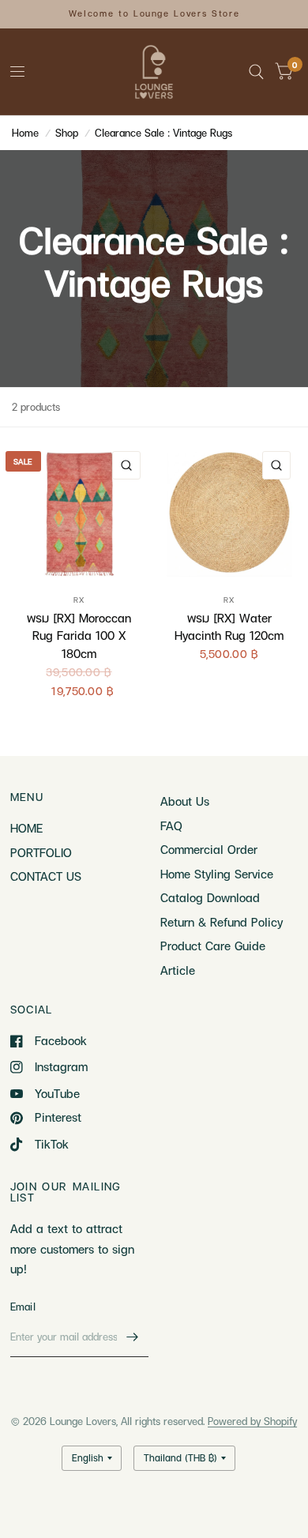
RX (79, 599)
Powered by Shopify (252, 1421)
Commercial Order (208, 849)
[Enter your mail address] (132, 1336)
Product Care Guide (212, 945)
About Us (184, 801)
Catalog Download (210, 897)
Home (25, 133)
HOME (26, 828)
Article (177, 970)
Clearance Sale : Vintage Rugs (163, 133)
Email (23, 1306)
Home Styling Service (216, 873)
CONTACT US (45, 876)
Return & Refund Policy (221, 922)
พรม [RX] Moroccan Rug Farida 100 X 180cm (79, 635)
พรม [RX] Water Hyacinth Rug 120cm (229, 627)
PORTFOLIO (41, 852)
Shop (66, 133)
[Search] (256, 71)
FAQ (171, 825)
